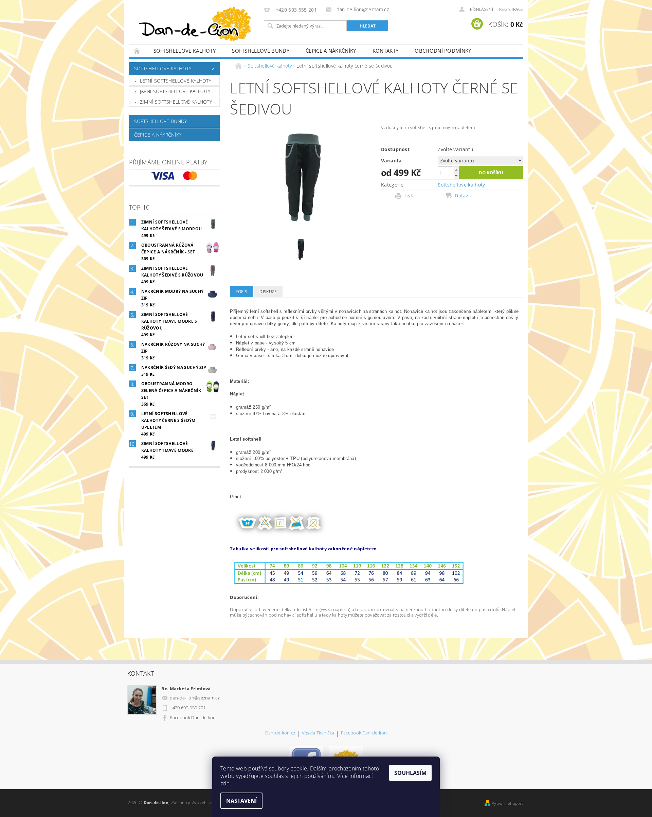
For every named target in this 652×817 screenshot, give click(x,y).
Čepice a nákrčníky (331, 50)
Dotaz (461, 196)
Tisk (408, 196)
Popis (241, 292)
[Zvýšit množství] (456, 169)
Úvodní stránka (137, 51)
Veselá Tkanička (318, 733)
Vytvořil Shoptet (507, 803)
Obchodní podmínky (443, 50)
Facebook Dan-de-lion (193, 717)
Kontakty (386, 50)
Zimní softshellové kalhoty (176, 102)
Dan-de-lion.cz (280, 733)
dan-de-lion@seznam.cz (195, 698)
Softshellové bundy (260, 50)
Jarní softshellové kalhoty (175, 91)
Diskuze (268, 292)
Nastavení (241, 800)
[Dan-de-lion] (195, 25)
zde (225, 783)
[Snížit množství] (456, 176)
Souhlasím (410, 773)
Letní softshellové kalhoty (175, 80)
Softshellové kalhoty (184, 50)
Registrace (511, 9)
